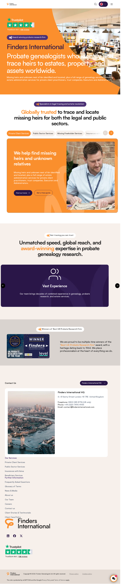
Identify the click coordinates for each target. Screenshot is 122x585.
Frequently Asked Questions (17, 482)
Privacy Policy (46, 580)
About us (9, 495)
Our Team (9, 499)
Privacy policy (74, 574)
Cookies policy (87, 574)
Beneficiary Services (14, 475)
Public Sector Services (43, 133)
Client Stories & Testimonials (18, 512)
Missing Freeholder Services (69, 133)
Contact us (10, 508)
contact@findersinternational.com (79, 407)
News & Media (11, 490)
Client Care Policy (13, 517)
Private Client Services (19, 133)
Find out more (21, 193)
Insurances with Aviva (95, 133)
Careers (8, 504)
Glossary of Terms (13, 486)
